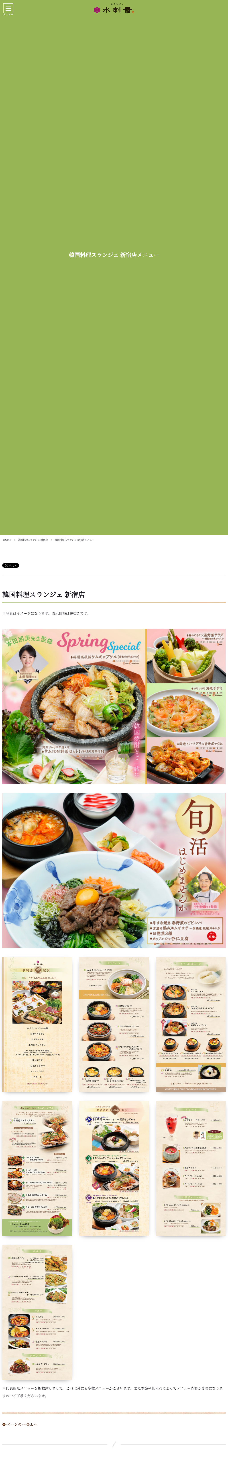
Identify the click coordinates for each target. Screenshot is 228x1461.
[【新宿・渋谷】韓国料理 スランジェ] (114, 8)
